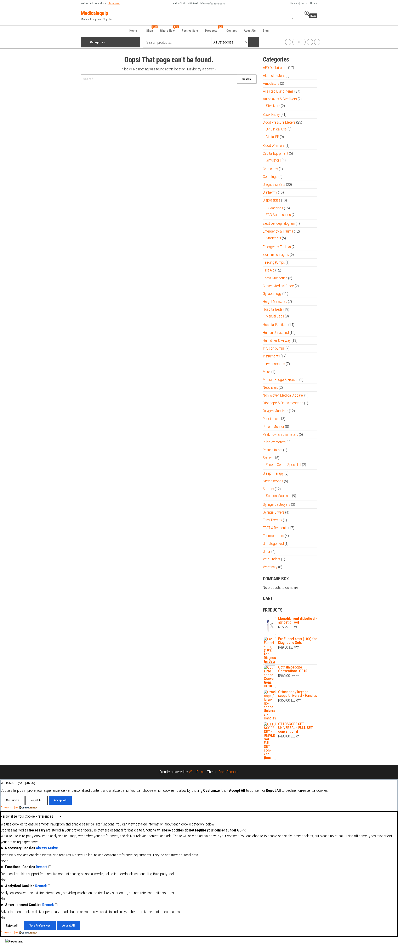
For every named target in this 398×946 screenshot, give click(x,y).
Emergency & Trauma (278, 231)
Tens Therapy (272, 520)
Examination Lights (276, 254)
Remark (41, 867)
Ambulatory (271, 83)
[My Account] (298, 15)
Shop (151, 29)
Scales (268, 458)
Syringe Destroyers (276, 504)
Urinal (267, 551)
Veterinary (270, 567)
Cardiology (270, 169)
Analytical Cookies (19, 886)
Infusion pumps (274, 348)
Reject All (36, 800)
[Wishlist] (293, 15)
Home (133, 31)
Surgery (268, 489)
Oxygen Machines (275, 411)
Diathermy (270, 192)
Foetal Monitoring (275, 278)
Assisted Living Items (278, 91)
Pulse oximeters (274, 442)
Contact (231, 31)
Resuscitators (272, 450)
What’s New (169, 29)
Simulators (273, 160)
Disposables (271, 200)
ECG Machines (273, 208)
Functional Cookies (20, 867)
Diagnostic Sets (274, 184)
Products (213, 29)
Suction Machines (278, 496)
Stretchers (273, 238)
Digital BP (272, 137)
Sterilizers (273, 106)
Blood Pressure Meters (279, 122)
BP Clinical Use (276, 129)
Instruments (271, 356)
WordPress (197, 772)
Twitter (303, 42)
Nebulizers (270, 387)
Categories (97, 42)
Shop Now (114, 3)
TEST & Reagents (275, 528)
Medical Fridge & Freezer (280, 379)
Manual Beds (275, 316)
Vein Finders (271, 559)
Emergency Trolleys (277, 247)
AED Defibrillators (275, 67)
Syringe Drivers (273, 512)
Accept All (60, 800)
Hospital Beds (273, 309)
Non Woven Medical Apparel (283, 395)
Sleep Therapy (273, 473)
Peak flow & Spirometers (280, 434)
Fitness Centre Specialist (283, 464)
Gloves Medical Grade (278, 286)
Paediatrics (271, 418)
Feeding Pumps (274, 262)
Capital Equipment (275, 153)
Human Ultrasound (276, 332)
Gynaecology (272, 293)
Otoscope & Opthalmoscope (283, 403)
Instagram (295, 42)
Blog (266, 31)
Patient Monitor (273, 426)
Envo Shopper (229, 772)
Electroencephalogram (279, 223)
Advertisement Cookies (23, 905)
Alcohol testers (274, 75)
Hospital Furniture (275, 324)
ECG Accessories (278, 214)
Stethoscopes (273, 481)
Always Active (47, 848)
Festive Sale (190, 31)
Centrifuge (270, 176)
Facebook (288, 42)
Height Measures (275, 301)
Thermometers (273, 535)
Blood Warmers (274, 145)
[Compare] (288, 15)
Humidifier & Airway (277, 340)
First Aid (268, 270)
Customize (12, 800)
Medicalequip (94, 13)
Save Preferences (40, 925)
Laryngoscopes (274, 364)
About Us (250, 31)
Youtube (310, 42)
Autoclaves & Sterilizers (280, 99)
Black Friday (271, 114)
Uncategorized (273, 543)
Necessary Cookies (20, 848)
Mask (267, 371)
